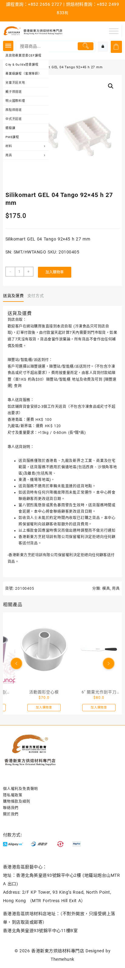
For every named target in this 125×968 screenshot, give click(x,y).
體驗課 (10, 128)
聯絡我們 (11, 808)
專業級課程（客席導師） (23, 73)
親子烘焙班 (13, 91)
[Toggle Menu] (114, 31)
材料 (8, 146)
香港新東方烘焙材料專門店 (57, 950)
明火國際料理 (15, 100)
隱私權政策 (12, 795)
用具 (8, 155)
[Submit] (85, 46)
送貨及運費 (13, 295)
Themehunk (62, 959)
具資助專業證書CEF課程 (23, 55)
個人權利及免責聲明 (20, 789)
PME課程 (12, 137)
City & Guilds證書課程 (22, 64)
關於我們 (11, 814)
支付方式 (35, 295)
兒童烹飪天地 (15, 82)
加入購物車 (55, 272)
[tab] (14, 295)
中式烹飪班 (13, 119)
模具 (106, 588)
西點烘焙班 (13, 109)
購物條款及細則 (16, 801)
